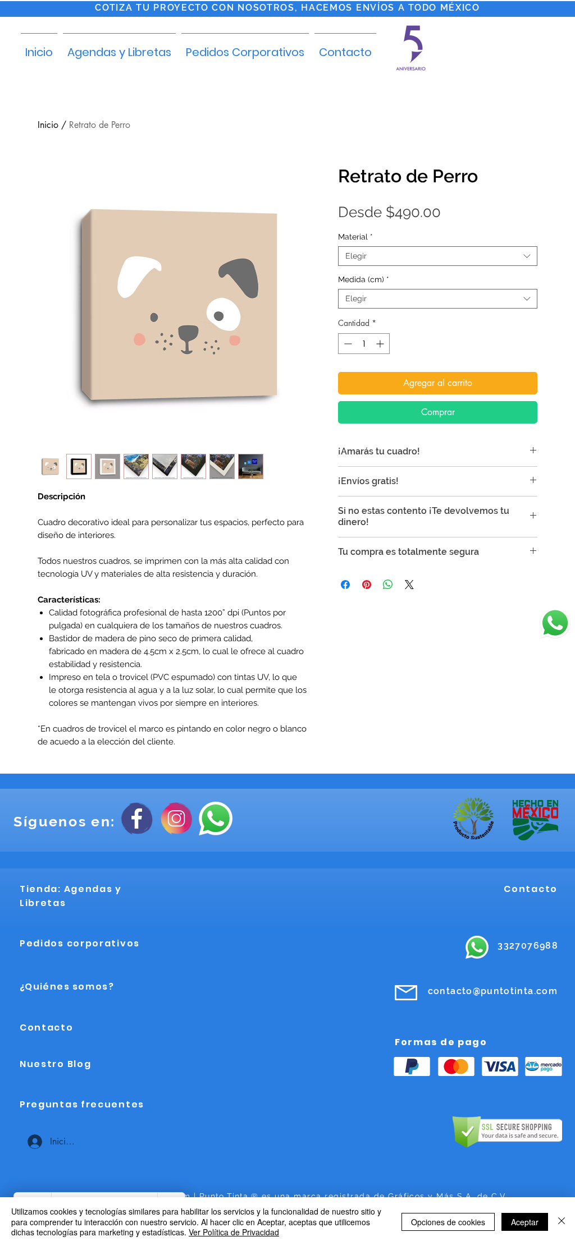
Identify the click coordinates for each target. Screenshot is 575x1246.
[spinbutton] (364, 343)
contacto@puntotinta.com (493, 991)
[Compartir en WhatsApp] (388, 584)
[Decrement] (347, 343)
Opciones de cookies (448, 1221)
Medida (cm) (363, 279)
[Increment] (381, 343)
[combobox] (437, 256)
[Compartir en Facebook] (345, 584)
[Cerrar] (561, 1221)
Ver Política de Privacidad (234, 1232)
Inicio (48, 125)
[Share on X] (409, 584)
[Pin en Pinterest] (366, 584)
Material (355, 236)
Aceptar (525, 1221)
